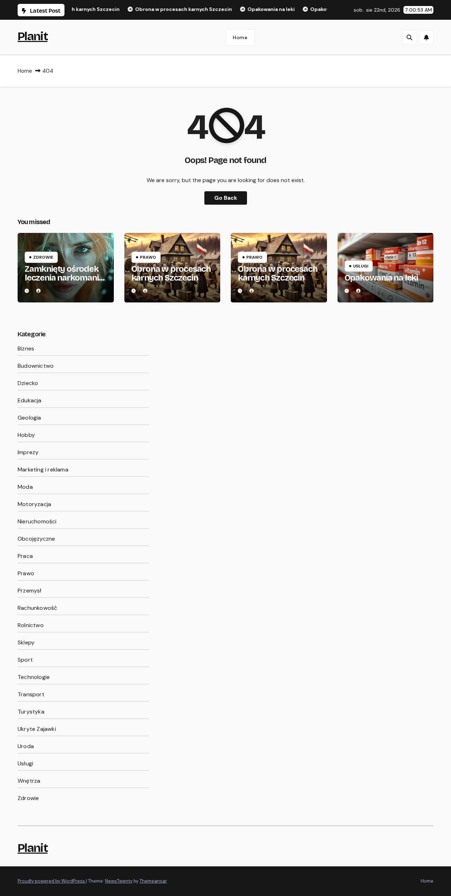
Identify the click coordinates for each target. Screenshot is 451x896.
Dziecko (28, 383)
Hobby (26, 435)
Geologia (29, 417)
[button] (409, 37)
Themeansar (153, 881)
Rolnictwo (31, 625)
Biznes (26, 348)
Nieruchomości (37, 521)
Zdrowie (43, 257)
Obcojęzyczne (36, 538)
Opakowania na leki (381, 278)
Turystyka (31, 711)
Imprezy (28, 452)
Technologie (34, 677)
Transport (31, 694)
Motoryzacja (34, 504)
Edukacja (30, 400)
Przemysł (30, 590)
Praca (25, 556)
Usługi (360, 266)
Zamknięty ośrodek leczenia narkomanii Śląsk (62, 277)
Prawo (148, 257)
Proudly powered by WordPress (52, 881)
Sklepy (26, 642)
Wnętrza (29, 780)
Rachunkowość (37, 608)
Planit (33, 36)
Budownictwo (36, 365)
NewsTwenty (118, 881)
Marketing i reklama (43, 469)
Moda (25, 487)
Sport (25, 659)
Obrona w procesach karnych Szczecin (171, 273)
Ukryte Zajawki (37, 729)
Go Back (225, 198)
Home (240, 37)
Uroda (26, 746)
